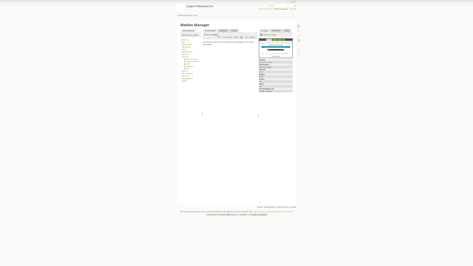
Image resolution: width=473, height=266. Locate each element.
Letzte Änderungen (266, 9)
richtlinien (189, 66)
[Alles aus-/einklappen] (299, 44)
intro (186, 71)
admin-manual (191, 59)
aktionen (187, 47)
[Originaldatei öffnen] (276, 48)
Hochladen (223, 30)
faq (185, 49)
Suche (295, 5)
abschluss (188, 44)
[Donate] (221, 214)
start (195, 15)
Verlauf (287, 30)
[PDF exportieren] (299, 40)
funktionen (188, 52)
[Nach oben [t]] (299, 54)
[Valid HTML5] (242, 214)
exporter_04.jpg (269, 34)
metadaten (188, 73)
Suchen (234, 30)
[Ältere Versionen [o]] (299, 30)
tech (187, 68)
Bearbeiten (276, 30)
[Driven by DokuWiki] (262, 214)
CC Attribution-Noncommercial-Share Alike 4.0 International (272, 212)
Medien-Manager (281, 9)
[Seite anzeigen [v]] (299, 26)
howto (186, 54)
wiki (185, 81)
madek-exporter (265, 91)
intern (186, 56)
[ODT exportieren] (299, 49)
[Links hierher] (299, 35)
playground (188, 78)
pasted (186, 76)
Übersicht (292, 9)
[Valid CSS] (252, 214)
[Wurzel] (185, 40)
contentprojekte (192, 61)
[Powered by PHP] (231, 214)
